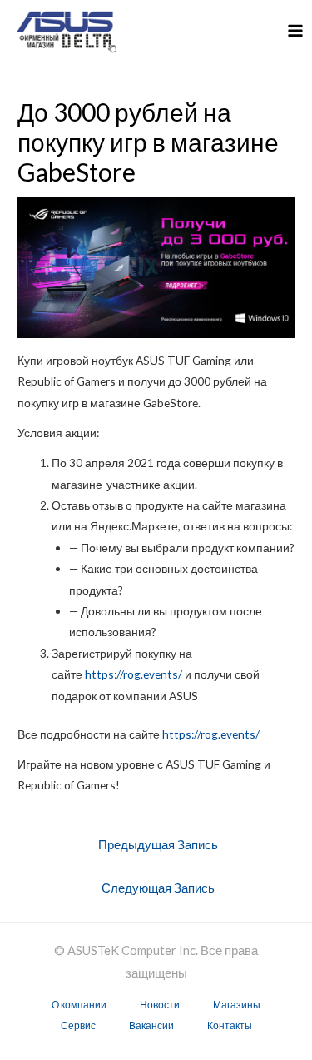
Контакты (229, 1025)
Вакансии (151, 1025)
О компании (79, 1004)
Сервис (78, 1025)
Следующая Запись (158, 888)
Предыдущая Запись (158, 845)
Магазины (236, 1004)
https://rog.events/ (133, 674)
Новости (160, 1004)
